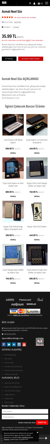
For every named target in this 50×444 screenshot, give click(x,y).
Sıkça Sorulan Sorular (12, 383)
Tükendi (10, 59)
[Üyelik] (34, 3)
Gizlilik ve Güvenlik (11, 374)
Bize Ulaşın (8, 359)
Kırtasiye (16, 27)
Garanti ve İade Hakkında (13, 370)
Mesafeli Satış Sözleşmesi (13, 366)
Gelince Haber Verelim (31, 59)
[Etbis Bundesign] (40, 345)
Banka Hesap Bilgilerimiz (13, 387)
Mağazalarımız (9, 394)
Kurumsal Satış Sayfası (12, 391)
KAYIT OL (42, 422)
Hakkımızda (8, 398)
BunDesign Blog (10, 355)
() (41, 3)
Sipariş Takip (8, 362)
